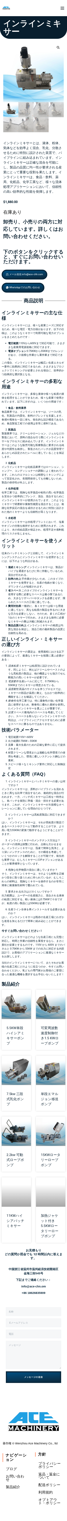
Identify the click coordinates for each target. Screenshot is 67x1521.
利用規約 (45, 1492)
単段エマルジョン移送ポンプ (49, 1099)
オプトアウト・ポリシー (49, 1501)
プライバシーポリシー (49, 1465)
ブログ (11, 1469)
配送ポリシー (49, 1485)
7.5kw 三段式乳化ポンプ (15, 1099)
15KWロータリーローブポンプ (50, 1160)
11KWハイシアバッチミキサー (15, 1221)
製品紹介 (11, 984)
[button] (62, 8)
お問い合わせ (15, 1478)
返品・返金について (49, 1475)
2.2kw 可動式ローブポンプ (15, 1160)
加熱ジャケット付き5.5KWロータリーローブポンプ (49, 1226)
